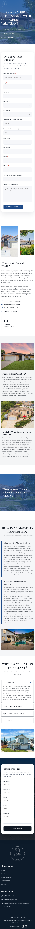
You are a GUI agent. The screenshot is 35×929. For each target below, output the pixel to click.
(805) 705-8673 (9, 896)
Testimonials (5, 881)
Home (3, 870)
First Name (7, 138)
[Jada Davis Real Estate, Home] (4, 4)
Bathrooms (7, 110)
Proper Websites (21, 917)
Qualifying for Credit (13, 714)
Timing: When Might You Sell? (13, 175)
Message (7, 813)
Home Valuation (6, 877)
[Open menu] (31, 4)
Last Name (7, 147)
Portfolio (4, 874)
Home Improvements (12, 707)
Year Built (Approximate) (11, 129)
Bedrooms (7, 101)
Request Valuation (13, 207)
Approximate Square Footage (13, 120)
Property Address (10, 73)
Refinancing (8, 682)
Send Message (17, 828)
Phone (6, 166)
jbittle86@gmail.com (10, 900)
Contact (4, 884)
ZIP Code (7, 92)
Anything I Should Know (11, 184)
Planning (7, 721)
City (5, 83)
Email (6, 156)
